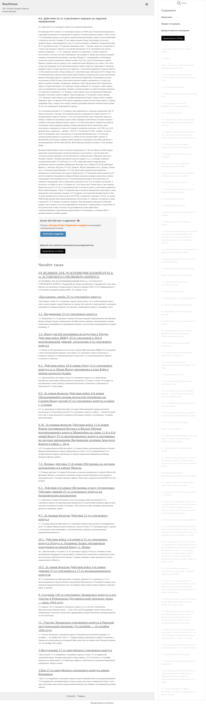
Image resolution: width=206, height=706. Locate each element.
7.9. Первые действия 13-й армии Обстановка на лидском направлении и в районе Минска (76, 466)
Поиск (181, 3)
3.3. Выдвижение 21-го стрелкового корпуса (67, 314)
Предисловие (166, 17)
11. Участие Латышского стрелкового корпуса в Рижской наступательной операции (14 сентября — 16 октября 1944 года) (76, 626)
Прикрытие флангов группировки (175, 30)
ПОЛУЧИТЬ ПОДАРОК (53, 234)
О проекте (71, 696)
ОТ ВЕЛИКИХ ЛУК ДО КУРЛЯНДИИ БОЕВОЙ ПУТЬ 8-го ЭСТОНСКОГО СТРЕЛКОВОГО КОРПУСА (76, 275)
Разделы (81, 696)
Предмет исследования (170, 23)
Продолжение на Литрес (173, 38)
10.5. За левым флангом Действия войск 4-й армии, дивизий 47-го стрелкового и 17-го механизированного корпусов (74, 570)
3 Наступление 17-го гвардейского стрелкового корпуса (75, 650)
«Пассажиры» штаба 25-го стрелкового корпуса (69, 297)
